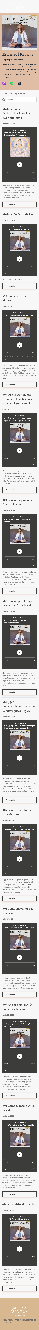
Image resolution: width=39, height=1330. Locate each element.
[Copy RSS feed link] (19, 83)
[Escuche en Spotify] (13, 83)
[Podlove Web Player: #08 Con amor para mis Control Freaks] (19, 541)
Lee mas (5, 77)
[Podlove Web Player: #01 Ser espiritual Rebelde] (19, 1240)
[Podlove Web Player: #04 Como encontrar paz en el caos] (19, 948)
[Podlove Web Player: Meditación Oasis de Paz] (19, 250)
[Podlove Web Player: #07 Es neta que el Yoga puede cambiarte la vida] (19, 642)
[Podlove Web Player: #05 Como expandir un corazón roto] (19, 850)
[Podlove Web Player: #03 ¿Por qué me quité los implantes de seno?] (19, 1046)
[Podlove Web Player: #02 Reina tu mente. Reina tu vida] (19, 1146)
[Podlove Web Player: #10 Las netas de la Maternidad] (19, 336)
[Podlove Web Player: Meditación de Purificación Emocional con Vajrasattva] (19, 154)
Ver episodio (10, 204)
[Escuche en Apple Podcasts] (5, 83)
